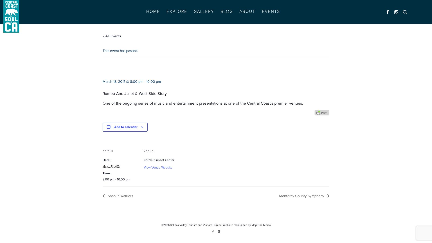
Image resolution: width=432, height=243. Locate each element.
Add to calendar (125, 127)
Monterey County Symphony (302, 196)
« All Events (112, 36)
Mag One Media (261, 225)
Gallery (204, 11)
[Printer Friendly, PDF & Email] (322, 112)
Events (271, 11)
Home (153, 11)
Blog (227, 11)
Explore (176, 11)
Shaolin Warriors (120, 196)
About (247, 11)
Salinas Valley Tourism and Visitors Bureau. (196, 225)
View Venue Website (158, 167)
